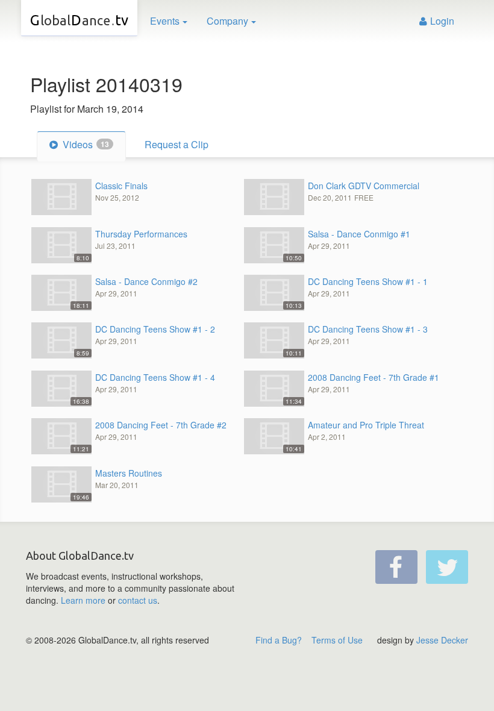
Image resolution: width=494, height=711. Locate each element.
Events (165, 21)
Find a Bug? (278, 640)
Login (442, 21)
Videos (84, 144)
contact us (137, 600)
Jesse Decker (442, 640)
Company (227, 21)
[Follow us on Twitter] (447, 567)
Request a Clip (176, 144)
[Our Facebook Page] (396, 567)
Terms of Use (337, 640)
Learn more (83, 600)
